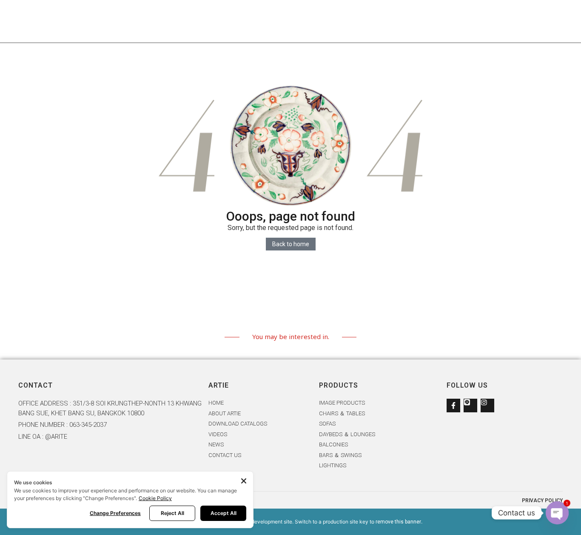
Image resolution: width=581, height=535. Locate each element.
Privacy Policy (542, 500)
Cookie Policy (155, 498)
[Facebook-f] (453, 405)
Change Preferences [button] (115, 513)
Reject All (172, 513)
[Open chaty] (557, 512)
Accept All (223, 513)
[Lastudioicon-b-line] (470, 405)
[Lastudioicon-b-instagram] (487, 405)
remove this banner (398, 522)
